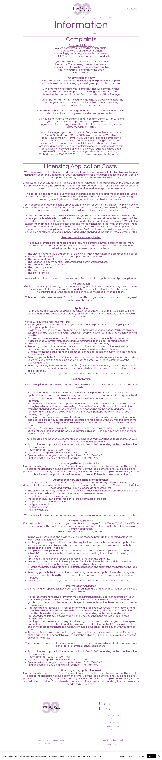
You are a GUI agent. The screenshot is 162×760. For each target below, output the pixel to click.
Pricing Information (112, 726)
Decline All (140, 756)
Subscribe (115, 719)
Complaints (114, 722)
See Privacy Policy (95, 756)
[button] (116, 18)
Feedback (115, 730)
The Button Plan (113, 715)
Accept (151, 756)
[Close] (159, 756)
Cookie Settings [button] (126, 756)
